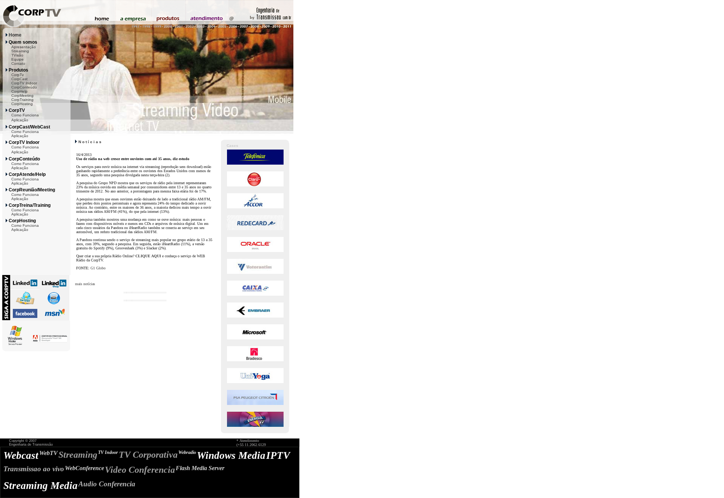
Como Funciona (25, 115)
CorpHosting (22, 104)
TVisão (17, 55)
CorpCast (19, 79)
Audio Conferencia (106, 484)
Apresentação (23, 47)
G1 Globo (98, 268)
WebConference (84, 468)
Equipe (17, 59)
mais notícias (85, 284)
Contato (18, 63)
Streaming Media (40, 485)
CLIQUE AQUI (148, 256)
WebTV (48, 453)
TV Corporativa (148, 455)
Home (15, 35)
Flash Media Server (200, 468)
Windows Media (231, 455)
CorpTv (17, 75)
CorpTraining (22, 100)
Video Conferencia (140, 470)
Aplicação (19, 120)
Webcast (20, 455)
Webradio (187, 452)
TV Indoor (108, 452)
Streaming (20, 51)
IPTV (278, 455)
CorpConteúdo (24, 87)
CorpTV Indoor (24, 83)
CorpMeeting (22, 95)
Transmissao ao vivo (33, 469)
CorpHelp (19, 91)
